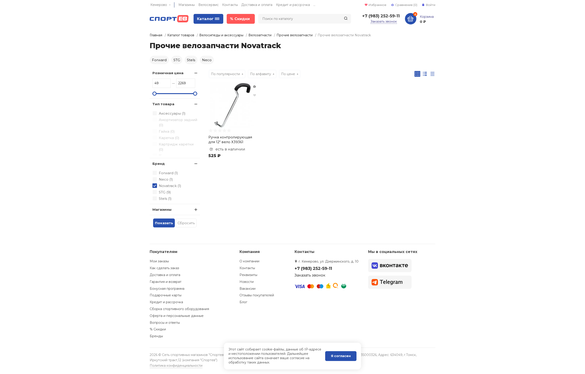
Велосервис (208, 5)
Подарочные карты (165, 295)
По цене (288, 74)
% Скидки (158, 329)
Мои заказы (159, 261)
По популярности (225, 74)
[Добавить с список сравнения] (254, 86)
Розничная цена (167, 73)
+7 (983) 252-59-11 (381, 15)
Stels (191, 60)
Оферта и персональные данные (177, 316)
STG (176, 60)
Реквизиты (248, 275)
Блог (243, 302)
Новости (246, 282)
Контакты (230, 5)
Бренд (158, 163)
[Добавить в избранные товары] (254, 95)
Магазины (186, 5)
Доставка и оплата (256, 5)
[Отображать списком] (425, 74)
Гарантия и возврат (165, 282)
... (314, 5)
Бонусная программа (167, 289)
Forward (159, 60)
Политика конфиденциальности (176, 365)
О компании (249, 261)
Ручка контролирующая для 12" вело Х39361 (230, 139)
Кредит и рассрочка (293, 5)
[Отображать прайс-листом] (432, 74)
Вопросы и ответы (165, 323)
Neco (207, 60)
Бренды (156, 336)
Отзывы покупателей (256, 295)
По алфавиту (260, 74)
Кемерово (158, 5)
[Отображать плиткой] (417, 74)
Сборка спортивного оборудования (179, 309)
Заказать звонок (383, 21)
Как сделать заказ (164, 268)
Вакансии (247, 289)
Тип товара (163, 104)
